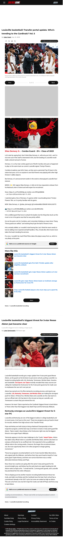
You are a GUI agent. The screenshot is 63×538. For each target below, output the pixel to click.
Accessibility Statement (39, 521)
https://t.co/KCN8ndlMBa (15, 209)
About (6, 515)
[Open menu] (4, 2)
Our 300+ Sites (54, 515)
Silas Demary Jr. (12, 151)
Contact (33, 515)
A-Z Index (52, 521)
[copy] (15, 41)
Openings (21, 515)
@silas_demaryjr (25, 204)
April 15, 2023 (26, 194)
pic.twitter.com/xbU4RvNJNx (33, 209)
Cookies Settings (9, 524)
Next (53, 83)
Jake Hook (7, 37)
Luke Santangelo (9, 330)
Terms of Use (53, 518)
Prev (9, 83)
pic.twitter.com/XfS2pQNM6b (34, 192)
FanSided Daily (9, 518)
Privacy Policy (35, 518)
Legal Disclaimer (23, 521)
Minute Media (12, 528)
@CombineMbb (37, 204)
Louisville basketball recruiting (19, 306)
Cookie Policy (8, 521)
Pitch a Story (22, 518)
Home (7, 306)
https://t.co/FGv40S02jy (17, 192)
